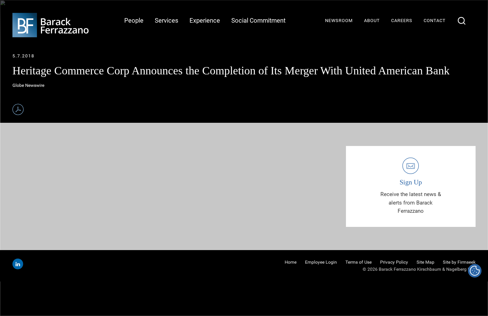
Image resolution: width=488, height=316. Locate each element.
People (133, 20)
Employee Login (321, 262)
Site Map (425, 262)
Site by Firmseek (459, 262)
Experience (204, 20)
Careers (401, 20)
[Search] (461, 21)
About (372, 20)
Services (166, 20)
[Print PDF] (18, 109)
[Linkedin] (17, 264)
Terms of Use (358, 262)
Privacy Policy (394, 262)
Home (291, 262)
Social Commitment (258, 20)
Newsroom (339, 20)
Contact (435, 20)
